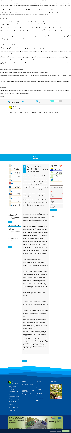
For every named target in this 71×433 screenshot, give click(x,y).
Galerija (56, 112)
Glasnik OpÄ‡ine (39, 395)
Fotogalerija (52, 216)
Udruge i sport (34, 112)
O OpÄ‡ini (15, 112)
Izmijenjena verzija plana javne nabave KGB (56, 196)
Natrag (25, 361)
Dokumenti (51, 112)
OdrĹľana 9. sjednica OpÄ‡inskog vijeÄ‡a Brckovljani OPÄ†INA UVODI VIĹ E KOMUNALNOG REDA (37, 169)
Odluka (52, 192)
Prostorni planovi (39, 398)
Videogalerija (52, 220)
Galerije (51, 218)
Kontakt (38, 400)
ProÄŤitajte (35, 158)
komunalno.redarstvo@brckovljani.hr (15, 399)
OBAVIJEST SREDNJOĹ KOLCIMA (27, 384)
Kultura (21, 112)
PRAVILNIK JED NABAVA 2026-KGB (55, 201)
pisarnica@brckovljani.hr (14, 391)
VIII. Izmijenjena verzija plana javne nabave (56, 206)
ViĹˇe (10, 221)
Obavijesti (45, 112)
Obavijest (10, 240)
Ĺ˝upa (40, 112)
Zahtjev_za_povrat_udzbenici (56, 188)
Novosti (10, 112)
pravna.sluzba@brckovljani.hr (13, 102)
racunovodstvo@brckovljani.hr (15, 394)
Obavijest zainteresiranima (13, 238)
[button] (55, 431)
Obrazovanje (27, 112)
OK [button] (65, 431)
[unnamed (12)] (56, 391)
